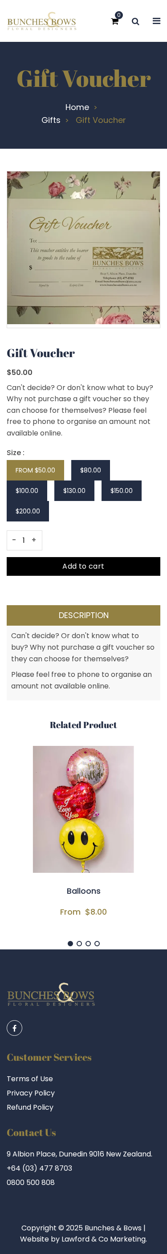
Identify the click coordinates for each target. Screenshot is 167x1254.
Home (77, 107)
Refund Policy (30, 1107)
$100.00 (27, 490)
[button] (70, 943)
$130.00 (74, 490)
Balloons (84, 891)
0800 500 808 (31, 1182)
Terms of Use (30, 1079)
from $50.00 (35, 470)
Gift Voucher (83, 78)
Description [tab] (84, 615)
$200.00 (28, 511)
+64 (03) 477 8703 (39, 1168)
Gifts (51, 120)
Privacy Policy (31, 1093)
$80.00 (90, 470)
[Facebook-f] (14, 1028)
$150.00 (121, 490)
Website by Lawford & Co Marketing (83, 1239)
